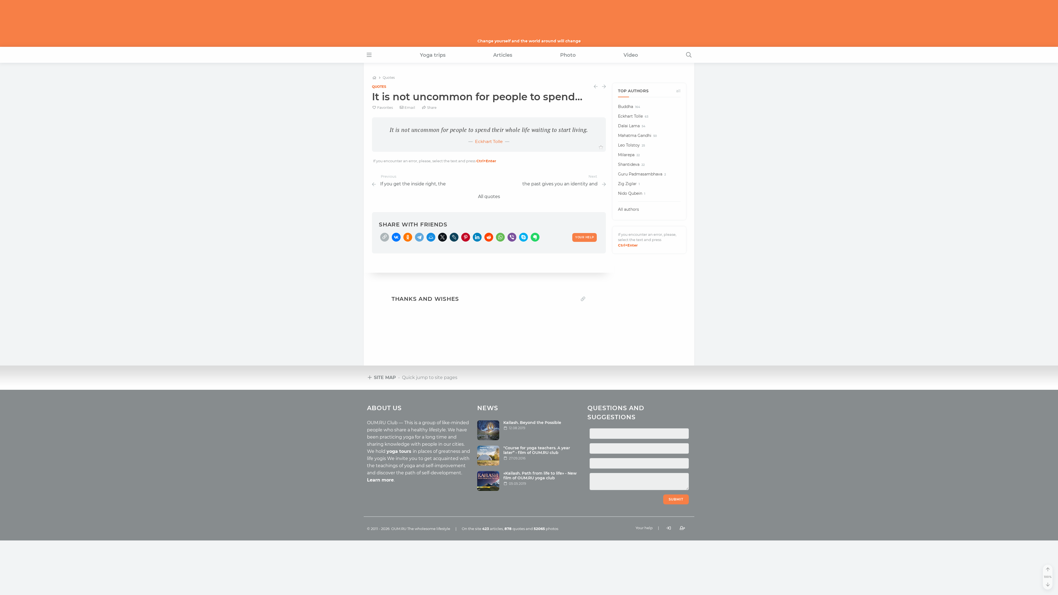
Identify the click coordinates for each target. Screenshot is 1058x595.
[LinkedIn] (477, 237)
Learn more (380, 480)
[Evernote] (535, 237)
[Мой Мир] (431, 237)
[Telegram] (419, 237)
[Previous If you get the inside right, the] (596, 86)
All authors (628, 209)
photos (546, 528)
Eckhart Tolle (489, 141)
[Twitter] (442, 237)
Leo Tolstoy (631, 145)
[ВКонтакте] (396, 237)
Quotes (379, 87)
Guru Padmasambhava (642, 174)
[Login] (668, 528)
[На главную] (374, 77)
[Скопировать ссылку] (384, 237)
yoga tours (400, 451)
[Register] (682, 528)
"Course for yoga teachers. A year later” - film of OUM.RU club (536, 450)
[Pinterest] (465, 237)
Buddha (629, 106)
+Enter (486, 161)
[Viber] (512, 237)
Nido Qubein (631, 193)
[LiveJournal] (454, 237)
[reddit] (488, 237)
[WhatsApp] (500, 237)
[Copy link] (583, 299)
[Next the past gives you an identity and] (604, 86)
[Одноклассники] (407, 237)
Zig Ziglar (629, 183)
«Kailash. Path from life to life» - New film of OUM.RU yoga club (540, 475)
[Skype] (523, 237)
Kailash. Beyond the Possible (532, 422)
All (678, 91)
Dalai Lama (631, 125)
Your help (644, 528)
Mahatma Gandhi (637, 135)
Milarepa (629, 154)
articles (492, 528)
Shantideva (631, 164)
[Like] (601, 147)
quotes (514, 528)
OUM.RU (398, 528)
